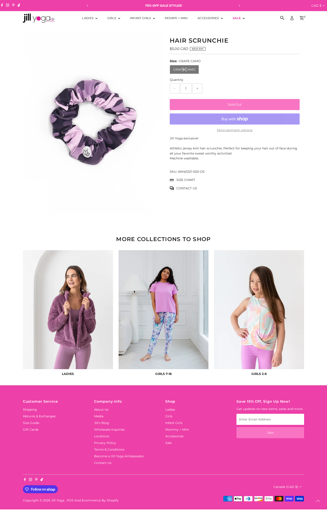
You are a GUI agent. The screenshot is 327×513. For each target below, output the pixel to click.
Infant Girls (141, 18)
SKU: (173, 172)
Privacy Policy (105, 443)
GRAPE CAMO (186, 70)
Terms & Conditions (109, 450)
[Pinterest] (13, 5)
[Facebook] (2, 5)
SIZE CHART (185, 180)
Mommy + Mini (176, 18)
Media (98, 416)
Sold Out (235, 105)
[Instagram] (7, 5)
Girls (112, 18)
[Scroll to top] (318, 500)
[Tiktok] (18, 5)
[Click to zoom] (154, 40)
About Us (101, 410)
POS (70, 500)
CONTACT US (186, 188)
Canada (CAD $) (286, 487)
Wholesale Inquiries (109, 430)
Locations (101, 436)
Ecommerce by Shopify (100, 500)
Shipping (30, 410)
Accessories (209, 18)
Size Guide (31, 423)
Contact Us (102, 463)
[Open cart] (301, 18)
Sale (237, 18)
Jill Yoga (57, 500)
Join (270, 433)
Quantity (176, 80)
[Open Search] (282, 18)
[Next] (239, 6)
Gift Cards (30, 430)
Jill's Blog (101, 423)
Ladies (88, 18)
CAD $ (316, 6)
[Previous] (88, 6)
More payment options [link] (234, 130)
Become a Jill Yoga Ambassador (119, 456)
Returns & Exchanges (39, 416)
